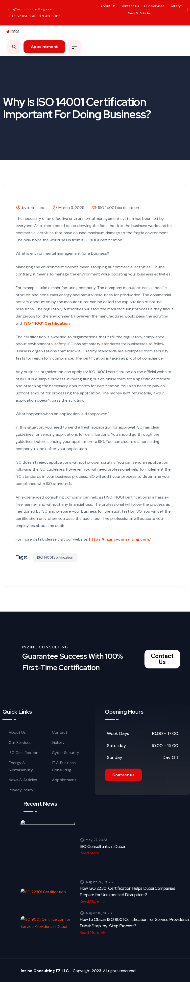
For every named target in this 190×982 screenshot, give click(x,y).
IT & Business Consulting (64, 766)
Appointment (64, 779)
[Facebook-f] (169, 20)
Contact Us (129, 6)
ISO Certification (23, 752)
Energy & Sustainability (21, 766)
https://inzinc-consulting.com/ (120, 539)
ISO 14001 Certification (47, 323)
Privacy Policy (21, 790)
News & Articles (23, 779)
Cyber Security (65, 752)
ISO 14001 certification (118, 207)
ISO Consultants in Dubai (102, 846)
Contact (59, 732)
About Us (108, 6)
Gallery (175, 6)
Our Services (154, 6)
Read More (90, 853)
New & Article (139, 13)
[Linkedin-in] (184, 20)
